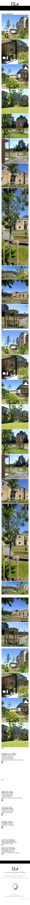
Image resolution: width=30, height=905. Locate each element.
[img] (15, 3)
